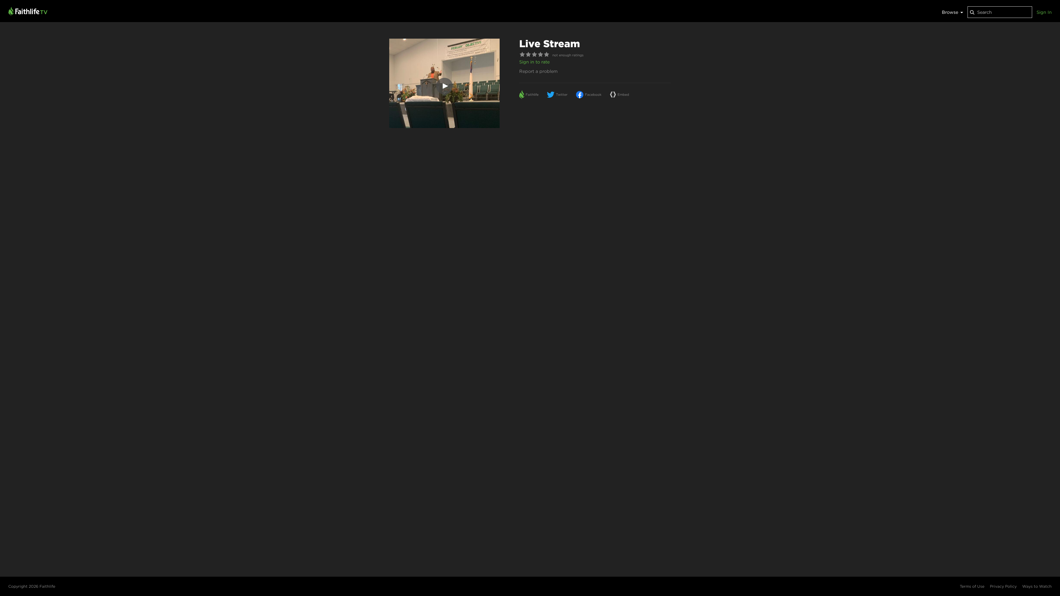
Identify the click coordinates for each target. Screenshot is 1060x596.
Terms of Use (972, 586)
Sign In (1044, 12)
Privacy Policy (1003, 586)
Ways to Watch (1037, 586)
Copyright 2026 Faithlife (31, 586)
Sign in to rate (534, 62)
